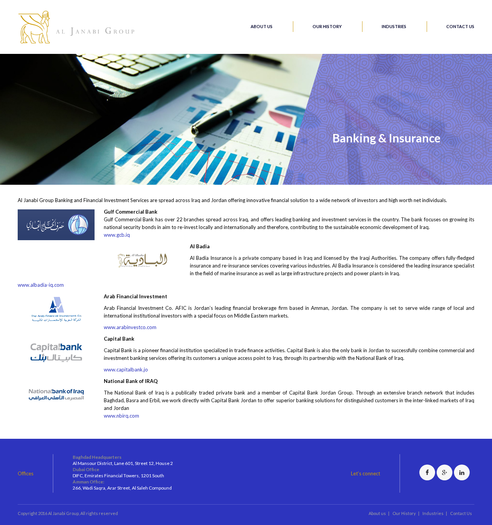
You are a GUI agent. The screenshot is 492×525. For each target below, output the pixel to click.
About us (262, 26)
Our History (327, 26)
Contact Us (460, 26)
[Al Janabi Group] (77, 43)
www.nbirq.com (121, 416)
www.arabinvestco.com (130, 327)
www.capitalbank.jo (126, 369)
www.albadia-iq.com (41, 285)
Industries (394, 26)
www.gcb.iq (117, 235)
